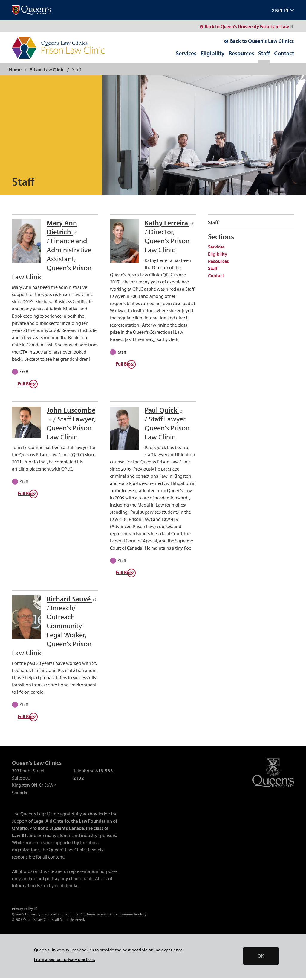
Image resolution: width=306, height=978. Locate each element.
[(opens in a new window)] (31, 10)
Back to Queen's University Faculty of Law (247, 26)
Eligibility (212, 53)
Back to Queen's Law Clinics (262, 40)
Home (15, 69)
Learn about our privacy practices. (64, 959)
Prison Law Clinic (47, 69)
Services (186, 53)
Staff (264, 53)
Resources (241, 53)
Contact (284, 53)
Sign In (280, 10)
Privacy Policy (22, 908)
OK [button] (261, 956)
